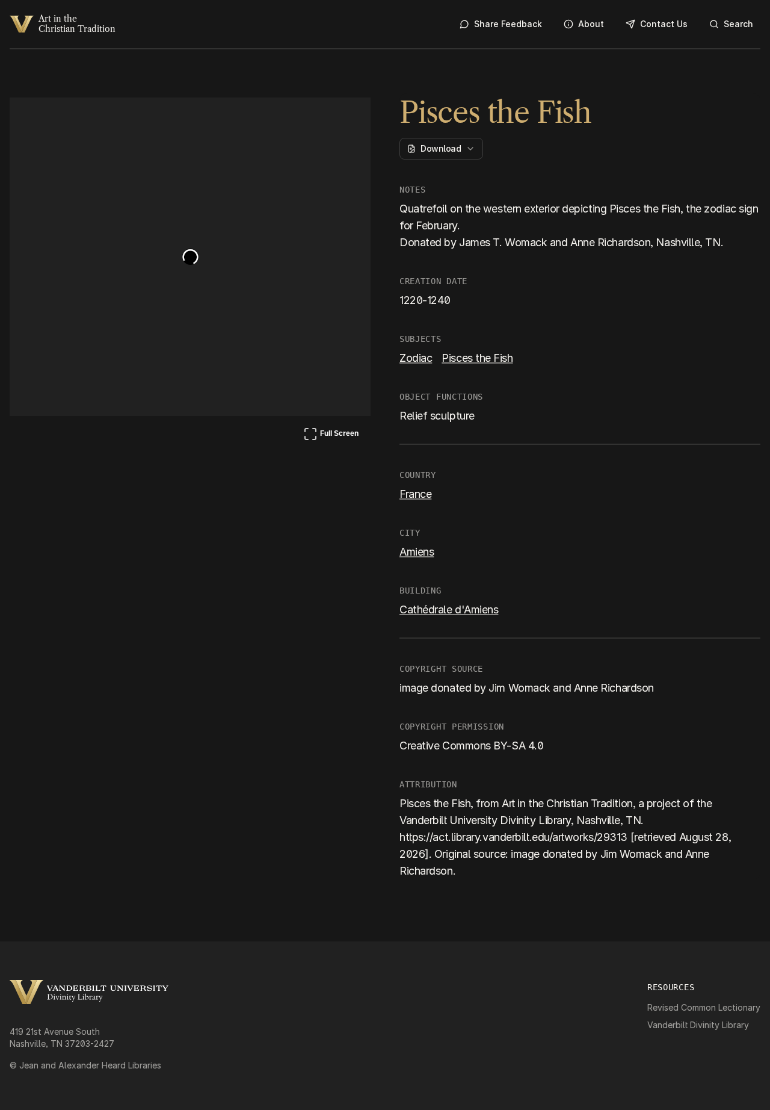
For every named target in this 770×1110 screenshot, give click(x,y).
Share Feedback (508, 24)
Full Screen (331, 435)
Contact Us (664, 24)
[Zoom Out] (345, 118)
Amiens (416, 551)
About (591, 24)
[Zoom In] (316, 118)
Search (738, 24)
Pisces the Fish (477, 358)
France (415, 494)
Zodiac (415, 358)
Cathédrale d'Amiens (448, 609)
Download (440, 148)
